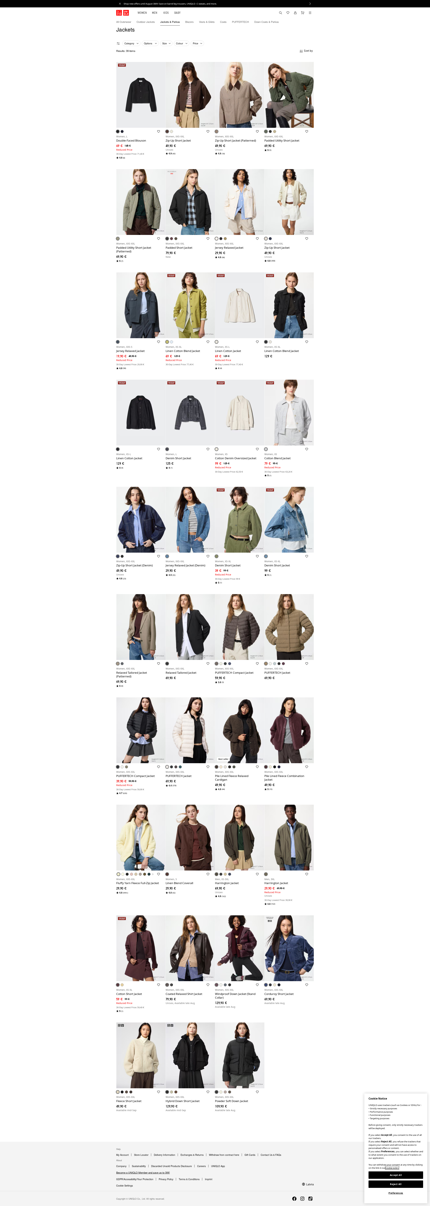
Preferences (396, 1193)
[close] (120, 3)
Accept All (396, 1175)
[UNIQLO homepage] (122, 12)
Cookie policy (392, 1167)
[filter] (118, 43)
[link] (219, 3)
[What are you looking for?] (280, 12)
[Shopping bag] (302, 12)
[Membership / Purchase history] (295, 12)
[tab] (142, 12)
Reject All (396, 1184)
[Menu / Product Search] (310, 12)
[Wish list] (288, 12)
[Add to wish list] (158, 131)
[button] (310, 22)
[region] (395, 1148)
